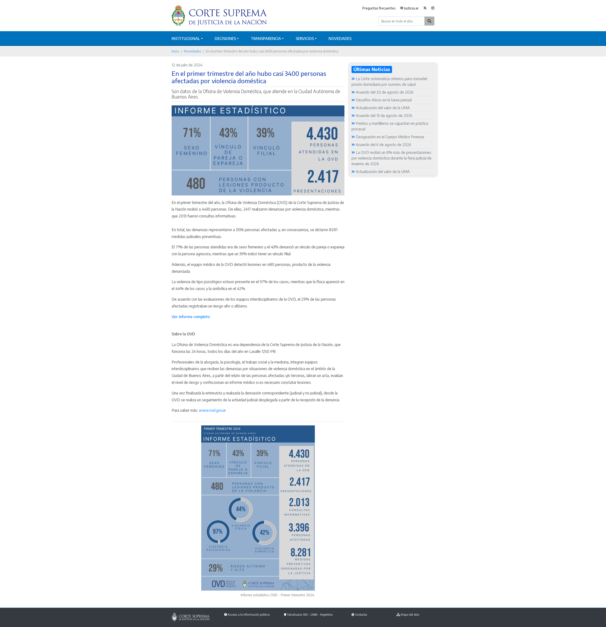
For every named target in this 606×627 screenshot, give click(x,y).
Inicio (175, 51)
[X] (425, 8)
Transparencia (266, 38)
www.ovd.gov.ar (212, 410)
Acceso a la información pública (249, 614)
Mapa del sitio (410, 614)
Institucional (186, 38)
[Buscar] (429, 21)
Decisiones (225, 38)
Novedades (340, 38)
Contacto (361, 614)
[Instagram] (431, 8)
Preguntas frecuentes (378, 8)
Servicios (305, 38)
